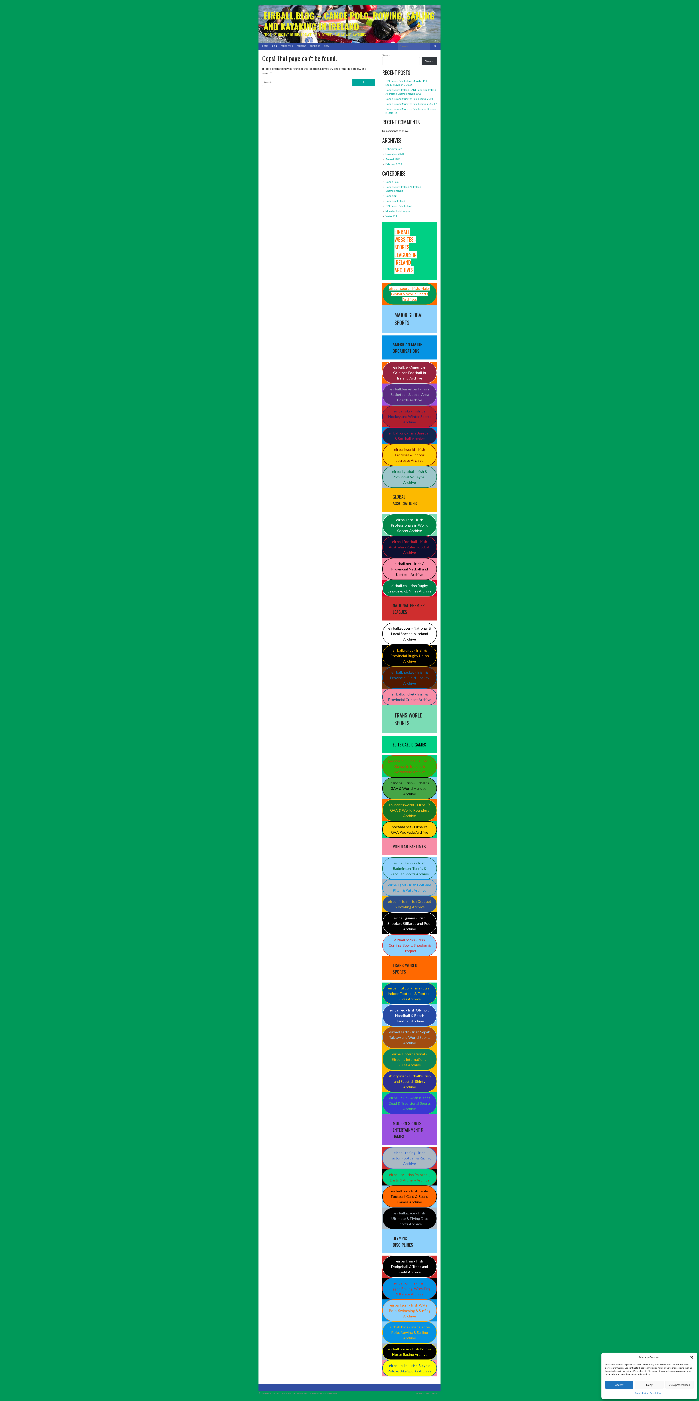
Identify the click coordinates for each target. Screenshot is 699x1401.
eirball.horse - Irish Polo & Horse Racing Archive (409, 1352)
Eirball (328, 46)
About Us (315, 46)
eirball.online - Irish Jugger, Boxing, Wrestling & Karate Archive (409, 1288)
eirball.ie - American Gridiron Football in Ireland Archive (409, 372)
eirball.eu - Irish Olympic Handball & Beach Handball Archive (410, 1015)
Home (265, 46)
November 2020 (395, 153)
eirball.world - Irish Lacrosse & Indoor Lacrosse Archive (409, 455)
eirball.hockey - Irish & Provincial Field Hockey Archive (409, 677)
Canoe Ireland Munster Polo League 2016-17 (411, 103)
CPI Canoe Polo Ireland (399, 206)
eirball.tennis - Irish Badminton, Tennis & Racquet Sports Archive (409, 868)
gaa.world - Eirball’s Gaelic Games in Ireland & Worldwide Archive (409, 766)
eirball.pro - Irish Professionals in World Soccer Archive (410, 525)
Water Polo (392, 216)
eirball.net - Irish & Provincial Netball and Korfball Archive (409, 569)
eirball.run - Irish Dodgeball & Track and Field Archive (409, 1266)
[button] (692, 1357)
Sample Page (656, 1393)
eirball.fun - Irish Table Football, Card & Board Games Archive (409, 1196)
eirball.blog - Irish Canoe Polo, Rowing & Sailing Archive (410, 1332)
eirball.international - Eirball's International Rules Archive (409, 1059)
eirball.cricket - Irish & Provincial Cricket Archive (409, 697)
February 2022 (394, 148)
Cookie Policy (641, 1393)
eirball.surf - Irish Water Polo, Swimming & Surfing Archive (410, 1310)
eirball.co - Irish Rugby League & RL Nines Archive (410, 588)
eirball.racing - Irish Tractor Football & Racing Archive (410, 1158)
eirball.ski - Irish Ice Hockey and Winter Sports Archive (409, 416)
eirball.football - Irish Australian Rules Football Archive (409, 547)
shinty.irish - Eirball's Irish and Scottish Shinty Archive (410, 1081)
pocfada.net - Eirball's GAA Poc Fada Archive (409, 829)
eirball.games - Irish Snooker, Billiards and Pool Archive (410, 923)
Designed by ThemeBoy (428, 1393)
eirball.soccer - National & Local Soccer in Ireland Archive (409, 633)
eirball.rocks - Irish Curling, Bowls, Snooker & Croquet (410, 945)
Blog (274, 46)
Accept (619, 1384)
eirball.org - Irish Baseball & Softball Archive (410, 436)
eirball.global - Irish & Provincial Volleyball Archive (409, 477)
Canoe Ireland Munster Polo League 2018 (409, 98)
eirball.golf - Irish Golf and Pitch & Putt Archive (409, 887)
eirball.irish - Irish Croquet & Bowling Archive (409, 904)
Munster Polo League (398, 211)
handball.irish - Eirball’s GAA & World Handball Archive (409, 788)
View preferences (679, 1384)
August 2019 (393, 159)
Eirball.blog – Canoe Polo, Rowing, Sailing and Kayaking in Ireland (349, 21)
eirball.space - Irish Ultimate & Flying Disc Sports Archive (409, 1218)
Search (386, 55)
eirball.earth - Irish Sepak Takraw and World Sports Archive (409, 1037)
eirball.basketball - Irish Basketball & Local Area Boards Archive (409, 394)
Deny (649, 1384)
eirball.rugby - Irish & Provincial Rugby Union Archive (409, 655)
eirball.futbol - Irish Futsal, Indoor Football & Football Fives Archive (410, 993)
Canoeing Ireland (395, 200)
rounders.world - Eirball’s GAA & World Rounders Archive (409, 810)
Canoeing (301, 46)
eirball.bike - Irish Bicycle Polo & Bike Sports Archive (410, 1368)
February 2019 (394, 164)
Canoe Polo (287, 46)
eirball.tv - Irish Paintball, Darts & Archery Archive (409, 1177)
